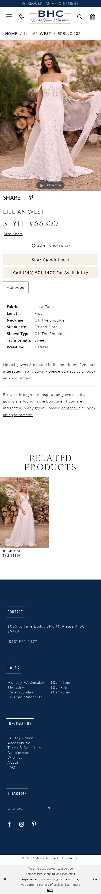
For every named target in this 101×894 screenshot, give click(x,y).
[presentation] (24, 512)
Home (11, 33)
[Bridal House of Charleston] (50, 17)
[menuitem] (9, 16)
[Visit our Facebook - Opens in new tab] (9, 824)
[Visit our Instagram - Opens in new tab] (21, 824)
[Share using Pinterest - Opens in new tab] (31, 197)
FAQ (11, 767)
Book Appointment (50, 259)
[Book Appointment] (92, 17)
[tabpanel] (50, 115)
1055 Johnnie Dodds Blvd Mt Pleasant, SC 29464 (46, 628)
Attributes (16, 287)
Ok (95, 879)
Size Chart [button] (13, 233)
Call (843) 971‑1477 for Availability (50, 272)
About (13, 762)
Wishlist (15, 757)
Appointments (20, 752)
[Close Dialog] (4, 879)
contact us (70, 371)
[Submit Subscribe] (47, 808)
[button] (9, 16)
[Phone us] (22, 17)
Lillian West (37, 33)
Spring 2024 (70, 33)
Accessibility (19, 743)
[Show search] (80, 17)
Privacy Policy (20, 738)
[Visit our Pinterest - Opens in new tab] (34, 824)
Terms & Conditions (25, 747)
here (50, 890)
